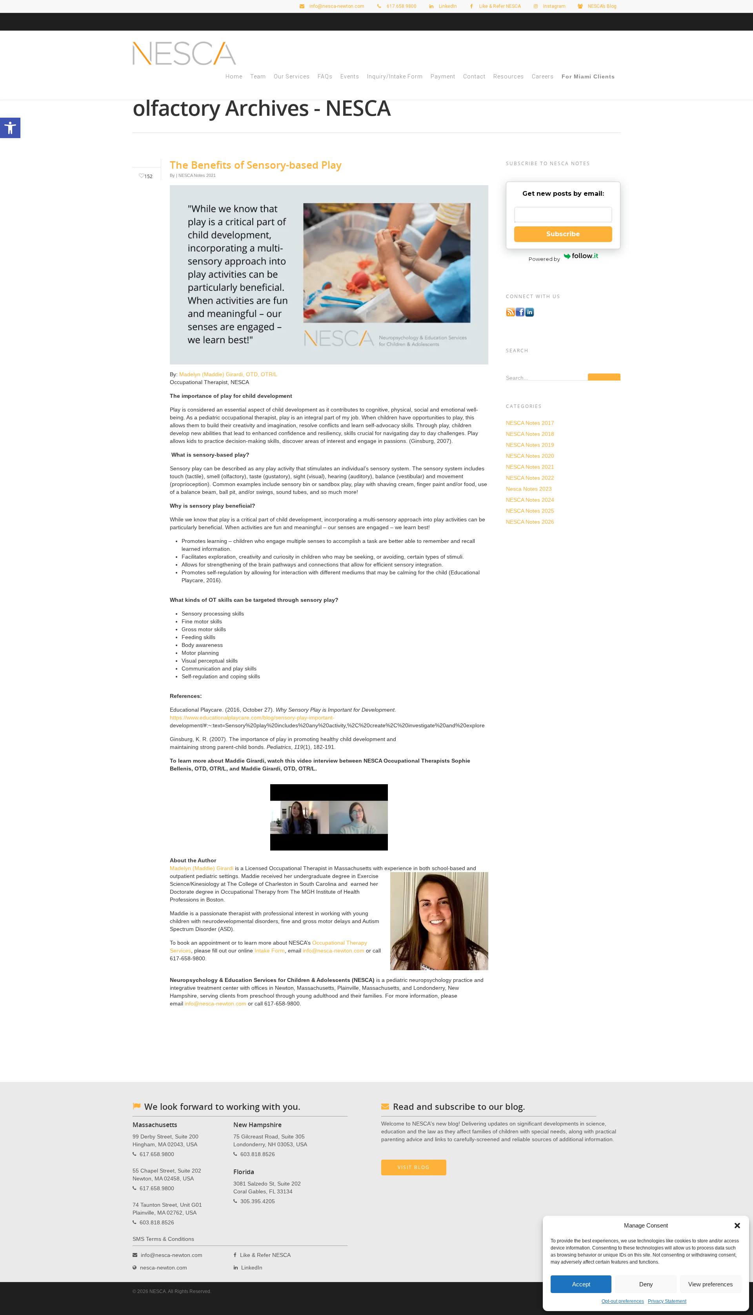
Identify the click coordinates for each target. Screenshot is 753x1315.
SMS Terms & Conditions (163, 1239)
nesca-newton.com (163, 1267)
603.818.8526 (157, 1222)
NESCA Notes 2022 (530, 478)
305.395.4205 (257, 1201)
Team (258, 76)
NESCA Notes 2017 (530, 423)
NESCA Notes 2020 (530, 456)
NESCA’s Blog (602, 6)
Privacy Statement (667, 1301)
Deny (646, 1284)
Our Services (292, 76)
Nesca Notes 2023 (529, 489)
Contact (474, 76)
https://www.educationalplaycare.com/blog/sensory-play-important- (252, 717)
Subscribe (563, 234)
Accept (581, 1284)
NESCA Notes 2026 (530, 522)
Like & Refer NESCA (499, 6)
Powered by (544, 259)
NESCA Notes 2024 (530, 500)
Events (349, 76)
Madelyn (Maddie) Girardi (201, 868)
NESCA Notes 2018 (530, 434)
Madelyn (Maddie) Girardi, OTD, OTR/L (228, 374)
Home (234, 76)
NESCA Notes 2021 (197, 175)
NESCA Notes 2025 (530, 511)
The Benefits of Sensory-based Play (256, 165)
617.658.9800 (157, 1154)
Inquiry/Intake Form (395, 76)
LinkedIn (447, 6)
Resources (508, 76)
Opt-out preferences (623, 1301)
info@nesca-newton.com (336, 6)
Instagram (554, 6)
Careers (543, 76)
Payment (443, 76)
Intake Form (270, 950)
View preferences (710, 1284)
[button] (737, 1225)
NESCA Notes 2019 (530, 445)
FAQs (325, 76)
